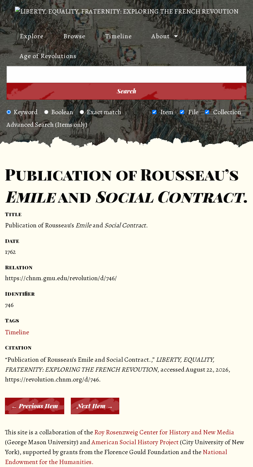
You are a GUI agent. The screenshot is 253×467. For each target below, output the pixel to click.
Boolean (62, 112)
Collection (227, 112)
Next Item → (95, 406)
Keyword (26, 112)
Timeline (118, 36)
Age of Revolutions (48, 55)
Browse (74, 36)
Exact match (104, 112)
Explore (31, 36)
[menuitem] (28, 36)
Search (126, 91)
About (161, 36)
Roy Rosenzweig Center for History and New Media (164, 432)
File (193, 112)
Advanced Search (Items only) (47, 124)
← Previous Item (34, 406)
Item (166, 112)
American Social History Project (135, 442)
